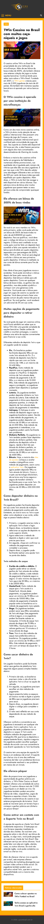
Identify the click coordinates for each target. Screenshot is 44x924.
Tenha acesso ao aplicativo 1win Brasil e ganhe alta (26, 904)
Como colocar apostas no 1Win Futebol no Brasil (26, 895)
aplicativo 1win (17, 467)
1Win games (19, 80)
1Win (6, 24)
